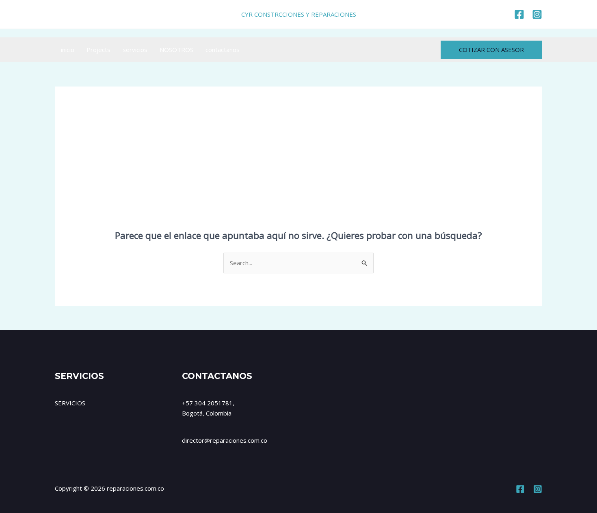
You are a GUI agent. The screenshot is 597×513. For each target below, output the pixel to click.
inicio (67, 49)
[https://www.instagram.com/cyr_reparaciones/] (537, 14)
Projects (98, 49)
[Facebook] (520, 489)
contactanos (222, 49)
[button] (491, 50)
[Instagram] (537, 489)
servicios (135, 49)
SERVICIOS (70, 403)
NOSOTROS (176, 49)
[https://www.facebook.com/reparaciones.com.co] (519, 14)
